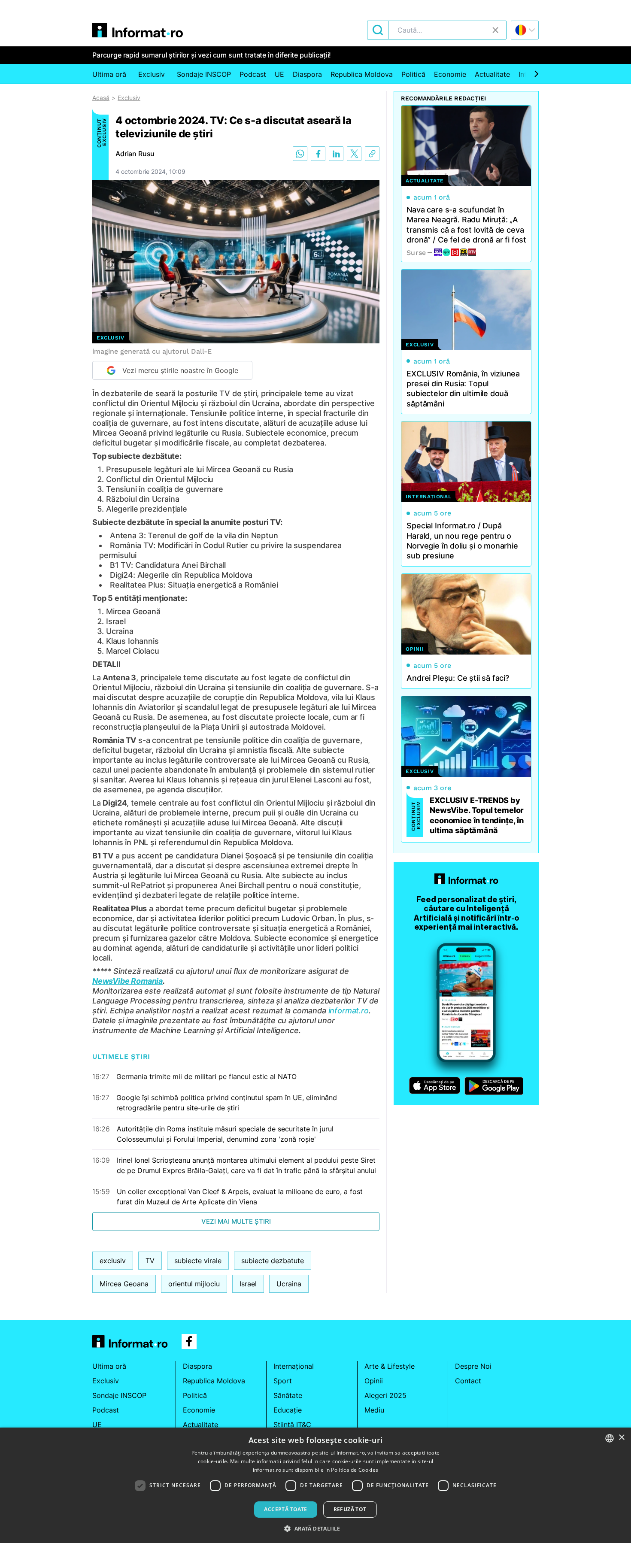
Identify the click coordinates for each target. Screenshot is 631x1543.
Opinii (373, 1380)
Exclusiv (151, 74)
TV (150, 1260)
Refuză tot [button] (350, 1509)
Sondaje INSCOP (204, 74)
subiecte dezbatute (272, 1260)
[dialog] (315, 1485)
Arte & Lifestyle (389, 1366)
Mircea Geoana (124, 1283)
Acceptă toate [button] (285, 1509)
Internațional (293, 1366)
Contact (468, 1380)
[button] (315, 1528)
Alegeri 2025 (385, 1395)
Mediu (374, 1410)
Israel (248, 1283)
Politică (413, 74)
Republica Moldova (362, 74)
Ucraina (288, 1283)
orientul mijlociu (194, 1283)
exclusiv (113, 1260)
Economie (450, 74)
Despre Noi (473, 1366)
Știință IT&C (292, 1424)
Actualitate (492, 74)
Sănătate (287, 1395)
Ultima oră (109, 74)
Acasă (100, 97)
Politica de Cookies (354, 1469)
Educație (287, 1410)
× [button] (621, 1437)
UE (279, 74)
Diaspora (307, 74)
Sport (282, 1380)
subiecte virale (197, 1260)
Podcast (253, 74)
